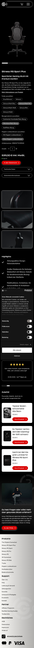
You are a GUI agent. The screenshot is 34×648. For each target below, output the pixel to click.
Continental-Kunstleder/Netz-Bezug (14, 119)
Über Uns (5, 580)
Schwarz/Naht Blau (9, 104)
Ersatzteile (5, 598)
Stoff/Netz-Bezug (8, 128)
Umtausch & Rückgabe (9, 595)
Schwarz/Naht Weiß (9, 108)
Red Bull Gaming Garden (10, 611)
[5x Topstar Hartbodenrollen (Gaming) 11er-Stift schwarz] (7, 436)
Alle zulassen (17, 350)
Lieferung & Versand (8, 586)
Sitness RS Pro (6, 551)
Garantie (4, 592)
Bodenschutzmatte (8, 572)
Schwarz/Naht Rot (25, 104)
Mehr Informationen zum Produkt (12, 92)
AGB (3, 621)
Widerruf (4, 630)
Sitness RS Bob (7, 560)
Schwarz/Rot (24, 108)
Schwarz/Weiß (8, 112)
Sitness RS (5, 554)
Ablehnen (17, 356)
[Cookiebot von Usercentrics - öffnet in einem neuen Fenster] (24, 290)
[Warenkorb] (21, 4)
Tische (4, 563)
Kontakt (4, 601)
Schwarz (18, 99)
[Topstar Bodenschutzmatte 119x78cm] (7, 413)
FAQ (3, 583)
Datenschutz (6, 624)
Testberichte (6, 614)
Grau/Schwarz (7, 99)
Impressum (5, 627)
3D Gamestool (6, 557)
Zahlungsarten (6, 589)
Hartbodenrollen (7, 569)
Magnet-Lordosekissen (9, 566)
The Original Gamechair (9, 542)
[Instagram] (3, 636)
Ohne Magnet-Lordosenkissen (12, 139)
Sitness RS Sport (7, 548)
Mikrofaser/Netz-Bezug (10, 123)
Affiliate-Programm (8, 608)
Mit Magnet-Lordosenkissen (12, 135)
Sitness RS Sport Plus (9, 545)
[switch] (29, 326)
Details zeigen (24, 344)
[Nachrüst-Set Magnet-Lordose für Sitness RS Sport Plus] (7, 460)
